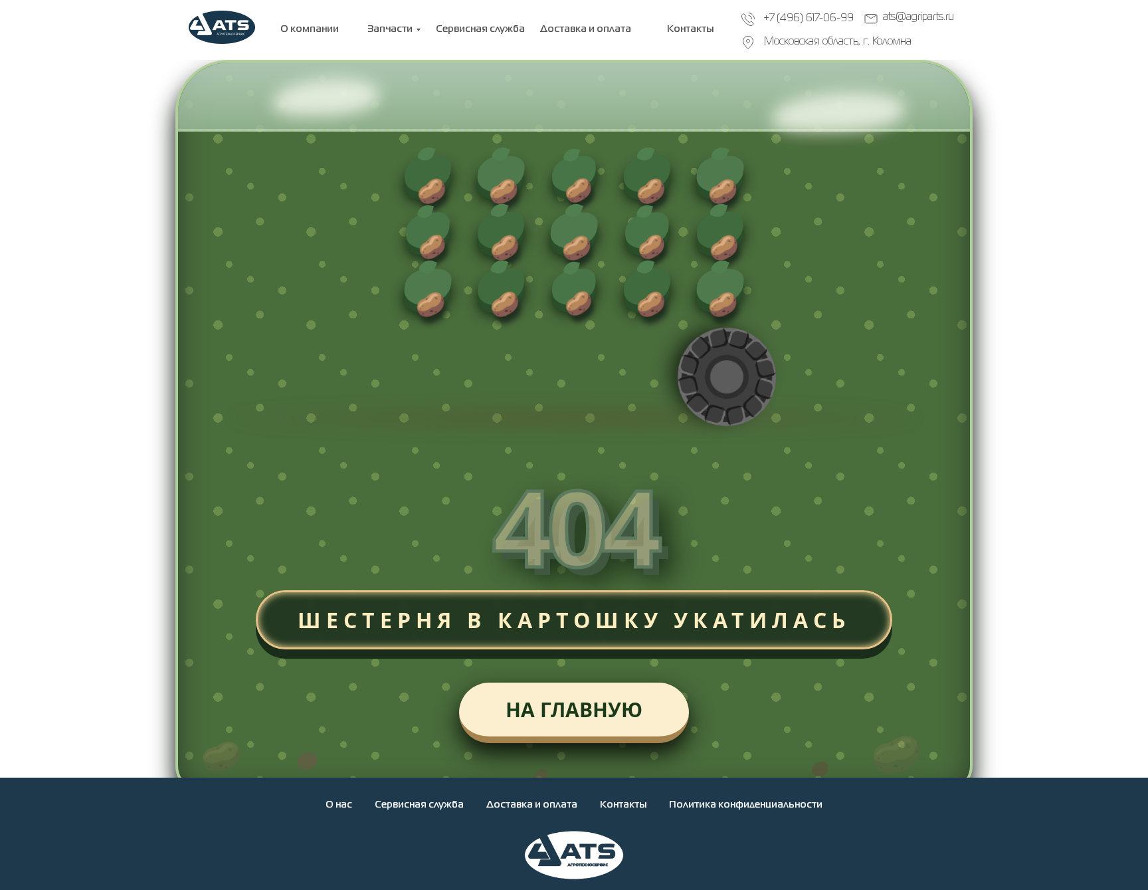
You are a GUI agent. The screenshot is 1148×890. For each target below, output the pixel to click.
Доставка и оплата (531, 805)
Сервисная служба (419, 805)
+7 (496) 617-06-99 (808, 18)
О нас (339, 805)
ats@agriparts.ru (918, 17)
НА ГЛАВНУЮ (574, 709)
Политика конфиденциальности (745, 805)
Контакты (623, 805)
